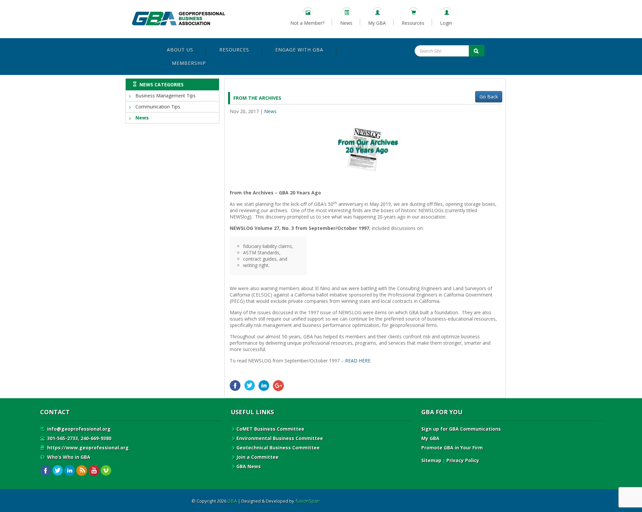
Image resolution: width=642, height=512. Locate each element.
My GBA (377, 23)
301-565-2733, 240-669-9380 (78, 438)
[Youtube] (93, 470)
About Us (180, 50)
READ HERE (357, 360)
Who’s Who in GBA (68, 457)
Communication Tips (157, 106)
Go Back (488, 96)
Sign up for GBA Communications (461, 429)
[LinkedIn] (264, 385)
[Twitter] (249, 385)
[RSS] (81, 470)
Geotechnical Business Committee (278, 447)
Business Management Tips (165, 95)
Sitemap (431, 460)
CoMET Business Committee (270, 429)
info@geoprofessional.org (78, 429)
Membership (189, 63)
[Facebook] (235, 385)
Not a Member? (307, 23)
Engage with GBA (299, 50)
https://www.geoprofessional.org (87, 447)
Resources (413, 23)
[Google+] (278, 385)
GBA (232, 501)
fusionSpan (308, 501)
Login (446, 23)
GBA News (248, 466)
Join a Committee (257, 457)
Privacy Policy (462, 460)
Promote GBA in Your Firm (452, 447)
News (346, 23)
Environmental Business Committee (279, 438)
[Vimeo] (105, 470)
